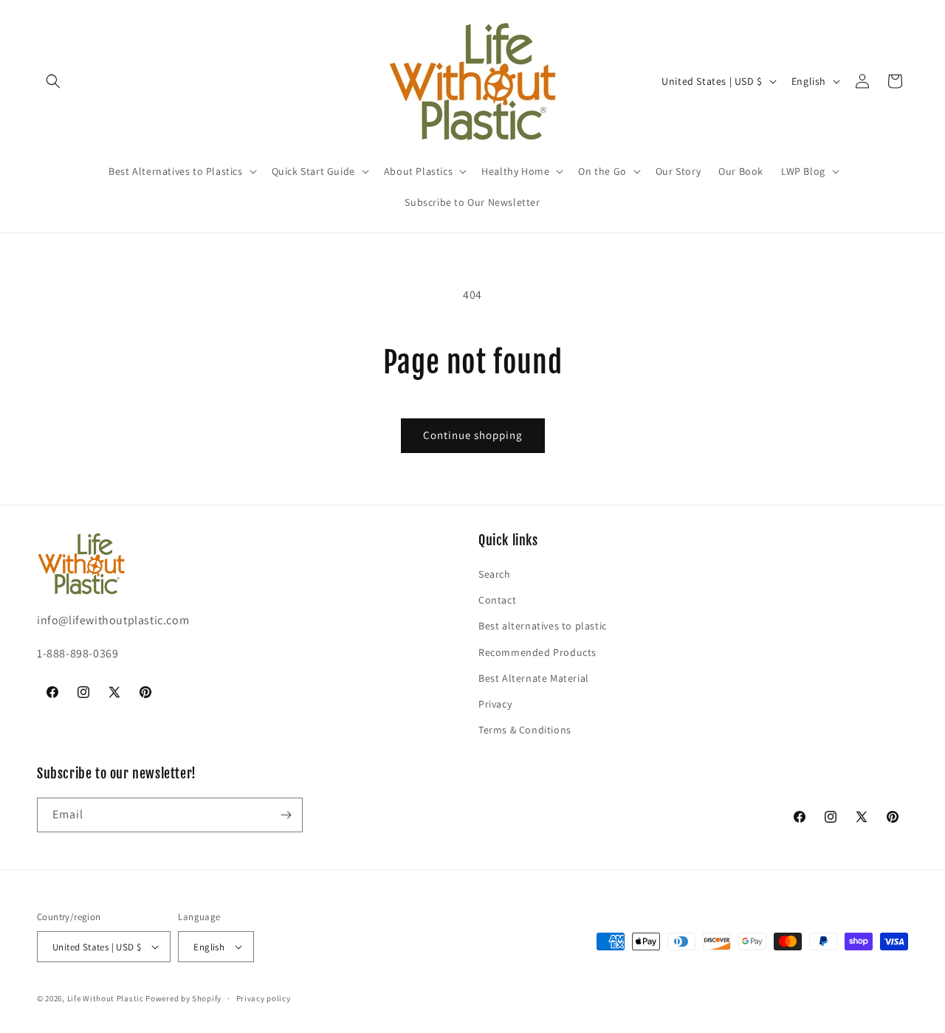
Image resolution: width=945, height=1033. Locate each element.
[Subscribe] (285, 815)
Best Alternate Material (533, 678)
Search (494, 574)
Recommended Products (537, 652)
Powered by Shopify (183, 998)
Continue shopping (473, 435)
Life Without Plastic (105, 998)
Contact (497, 600)
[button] (53, 81)
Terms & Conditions (524, 729)
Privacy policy (263, 998)
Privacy (495, 704)
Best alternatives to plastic (542, 625)
